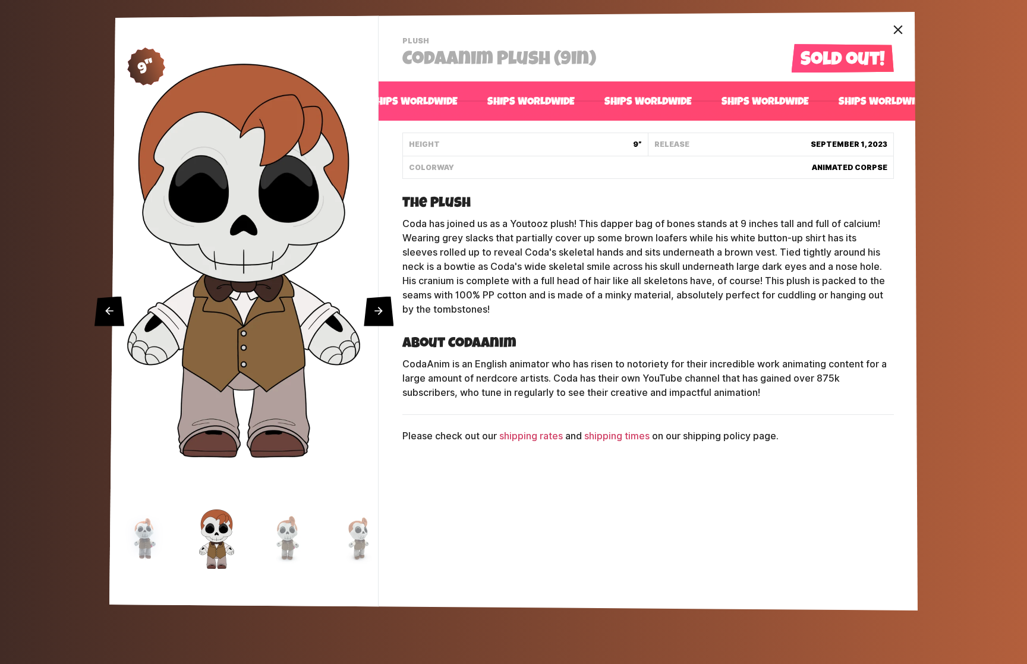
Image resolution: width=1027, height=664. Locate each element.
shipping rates (531, 436)
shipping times (617, 436)
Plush (417, 42)
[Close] (898, 30)
